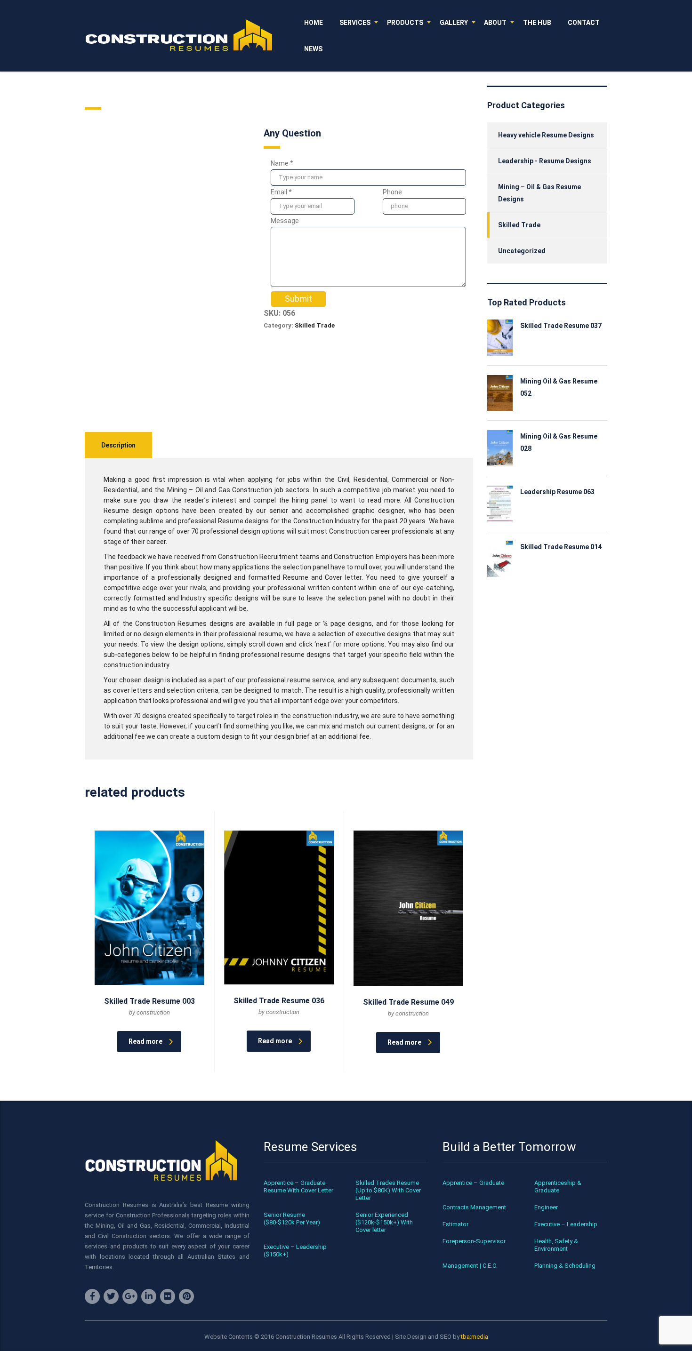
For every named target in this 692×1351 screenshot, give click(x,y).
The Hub (537, 22)
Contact (584, 22)
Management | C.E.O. (470, 1265)
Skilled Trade (315, 325)
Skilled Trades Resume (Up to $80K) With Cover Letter (388, 1190)
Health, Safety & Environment (556, 1245)
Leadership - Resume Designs (544, 161)
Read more (145, 1041)
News (313, 49)
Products (405, 22)
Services (354, 22)
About (495, 22)
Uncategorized (522, 251)
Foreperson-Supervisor (474, 1241)
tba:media (474, 1336)
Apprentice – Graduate (473, 1182)
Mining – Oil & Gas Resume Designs (539, 193)
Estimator (455, 1224)
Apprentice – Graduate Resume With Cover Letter (298, 1186)
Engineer (546, 1207)
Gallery (454, 22)
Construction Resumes (306, 1336)
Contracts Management (474, 1207)
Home (313, 22)
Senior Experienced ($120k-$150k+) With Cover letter (384, 1222)
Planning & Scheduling (564, 1265)
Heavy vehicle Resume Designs (546, 135)
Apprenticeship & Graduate (557, 1186)
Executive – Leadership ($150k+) (295, 1250)
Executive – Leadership (565, 1224)
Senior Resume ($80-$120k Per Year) (292, 1218)
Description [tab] (118, 445)
